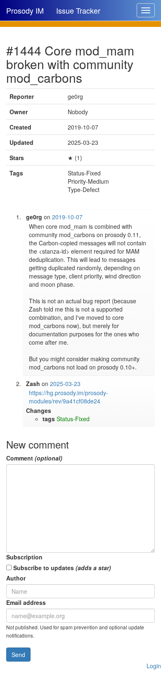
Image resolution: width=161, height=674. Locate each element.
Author (16, 578)
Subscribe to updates (61, 568)
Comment (34, 458)
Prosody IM (25, 10)
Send (18, 654)
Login (154, 666)
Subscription (24, 557)
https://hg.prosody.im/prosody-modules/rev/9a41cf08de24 (68, 397)
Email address (26, 602)
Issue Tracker (78, 10)
